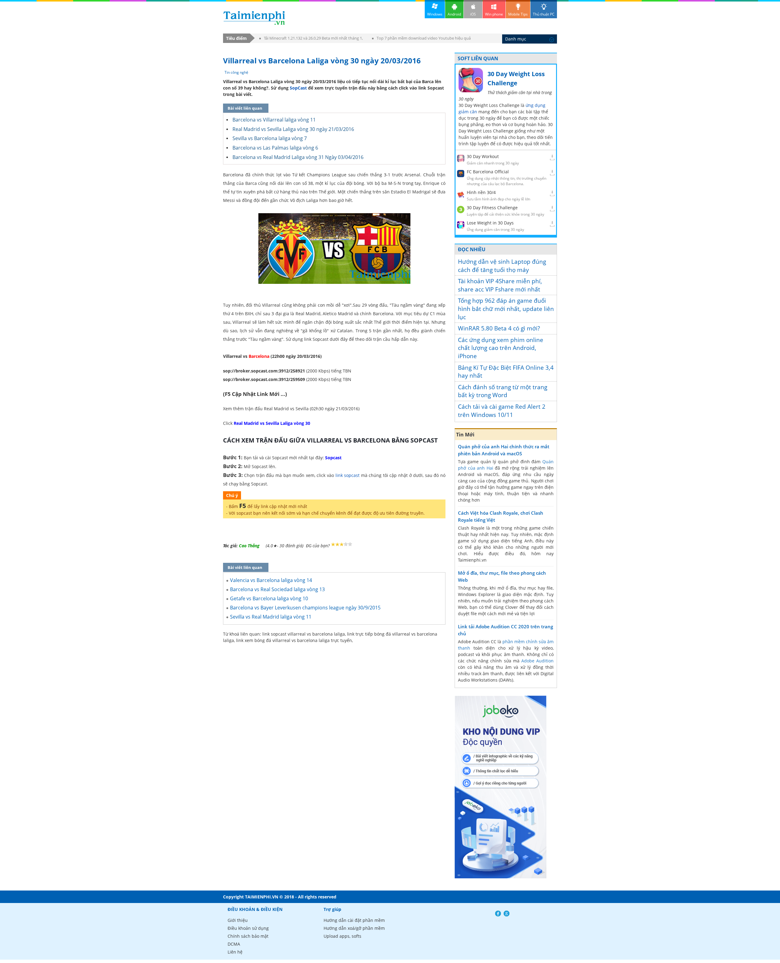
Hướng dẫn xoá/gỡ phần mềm (354, 928)
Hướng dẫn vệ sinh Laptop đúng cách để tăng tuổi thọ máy (502, 266)
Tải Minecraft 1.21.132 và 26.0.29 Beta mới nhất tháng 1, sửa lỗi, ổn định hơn (311, 39)
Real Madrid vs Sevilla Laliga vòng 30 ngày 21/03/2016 (293, 129)
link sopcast (347, 475)
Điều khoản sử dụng (248, 928)
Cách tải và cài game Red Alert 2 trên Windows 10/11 (501, 411)
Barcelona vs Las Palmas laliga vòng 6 (275, 147)
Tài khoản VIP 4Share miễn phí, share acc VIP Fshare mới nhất (500, 285)
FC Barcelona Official (488, 172)
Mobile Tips (518, 14)
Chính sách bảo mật (248, 936)
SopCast (298, 88)
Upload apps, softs (342, 936)
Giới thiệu (238, 920)
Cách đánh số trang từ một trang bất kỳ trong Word (502, 391)
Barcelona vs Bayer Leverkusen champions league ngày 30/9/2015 (305, 607)
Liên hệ (235, 952)
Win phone (494, 14)
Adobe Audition (537, 661)
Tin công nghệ (236, 72)
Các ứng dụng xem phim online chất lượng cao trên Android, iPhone (500, 348)
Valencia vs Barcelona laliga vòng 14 (271, 580)
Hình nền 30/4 (481, 192)
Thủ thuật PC (544, 14)
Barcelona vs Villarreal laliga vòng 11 (274, 119)
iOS (473, 14)
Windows (434, 14)
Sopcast (333, 457)
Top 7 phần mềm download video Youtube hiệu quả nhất (421, 39)
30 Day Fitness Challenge (492, 207)
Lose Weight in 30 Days (490, 223)
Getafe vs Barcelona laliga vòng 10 (269, 598)
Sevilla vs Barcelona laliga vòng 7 (269, 138)
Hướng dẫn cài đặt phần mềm (354, 920)
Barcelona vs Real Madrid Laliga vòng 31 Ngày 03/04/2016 (297, 157)
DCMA (234, 944)
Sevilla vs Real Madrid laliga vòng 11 (270, 616)
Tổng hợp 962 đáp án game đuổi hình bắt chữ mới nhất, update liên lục (506, 309)
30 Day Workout (483, 156)
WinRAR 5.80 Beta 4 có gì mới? (499, 328)
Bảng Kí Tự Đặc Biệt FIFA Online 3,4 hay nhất (506, 372)
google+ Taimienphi (506, 913)
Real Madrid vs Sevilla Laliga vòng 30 (272, 423)
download (254, 18)
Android (454, 14)
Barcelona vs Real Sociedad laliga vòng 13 (277, 589)
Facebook (498, 913)
